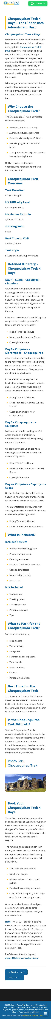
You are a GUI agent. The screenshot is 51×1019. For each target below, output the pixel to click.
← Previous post (16, 972)
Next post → (14, 977)
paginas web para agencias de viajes (35, 1015)
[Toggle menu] (45, 1013)
